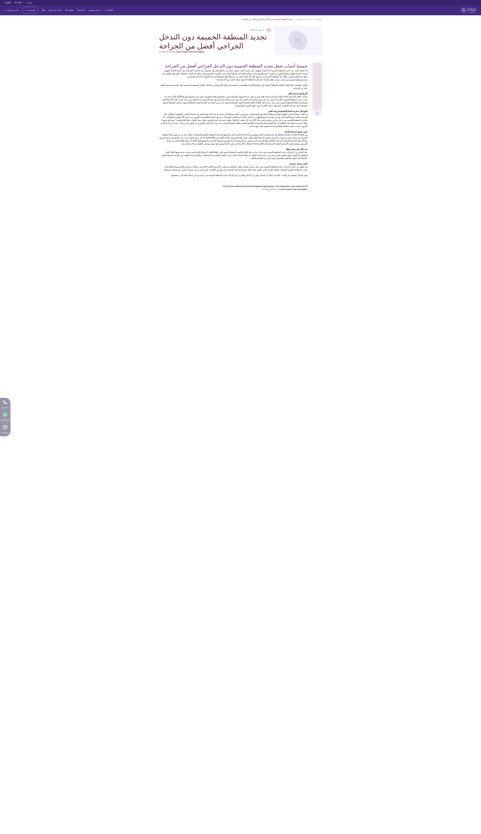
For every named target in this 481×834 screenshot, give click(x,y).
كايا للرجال (81, 10)
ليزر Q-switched (256, 85)
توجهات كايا (69, 10)
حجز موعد (31, 10)
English (8, 2)
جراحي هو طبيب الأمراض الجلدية (278, 137)
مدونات (29, 2)
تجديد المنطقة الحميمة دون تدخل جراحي (291, 79)
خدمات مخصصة (94, 10)
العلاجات (110, 10)
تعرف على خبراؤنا (55, 10)
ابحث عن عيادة (13, 10)
